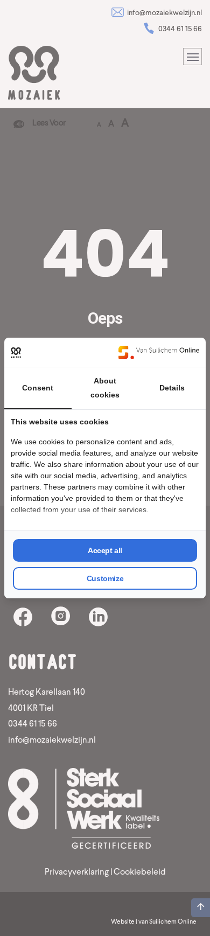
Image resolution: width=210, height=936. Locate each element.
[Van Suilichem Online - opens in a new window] (158, 352)
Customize (105, 578)
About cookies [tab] (105, 387)
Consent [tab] (37, 387)
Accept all (105, 550)
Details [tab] (172, 387)
